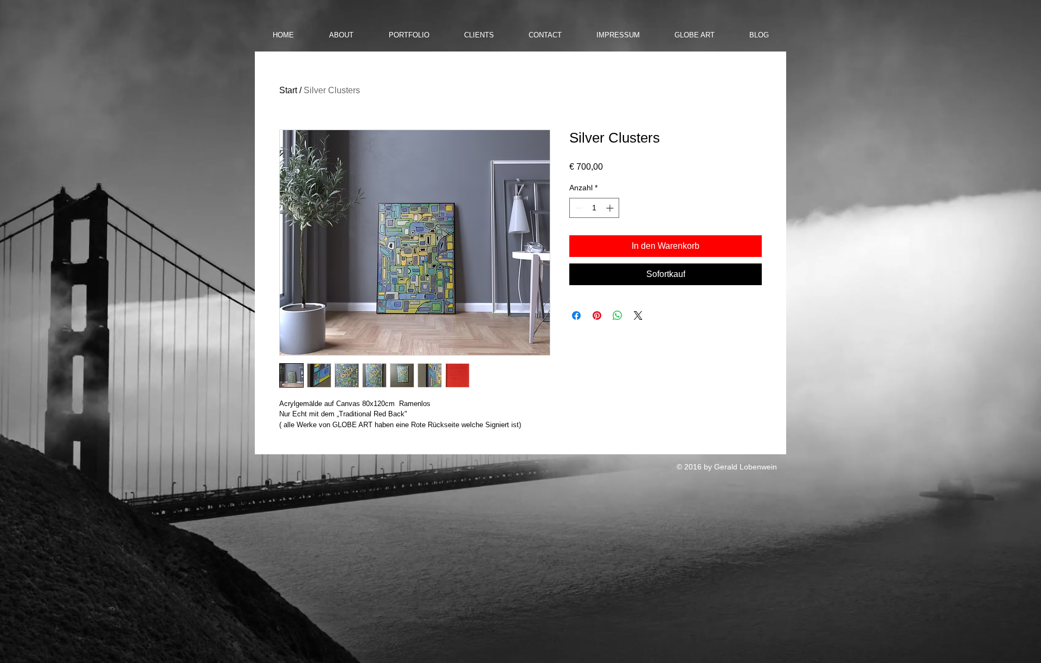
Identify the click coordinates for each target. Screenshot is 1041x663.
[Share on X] (638, 315)
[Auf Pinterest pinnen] (596, 315)
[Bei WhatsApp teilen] (617, 315)
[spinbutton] (594, 207)
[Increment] (611, 207)
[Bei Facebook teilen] (576, 315)
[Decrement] (577, 207)
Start (288, 90)
